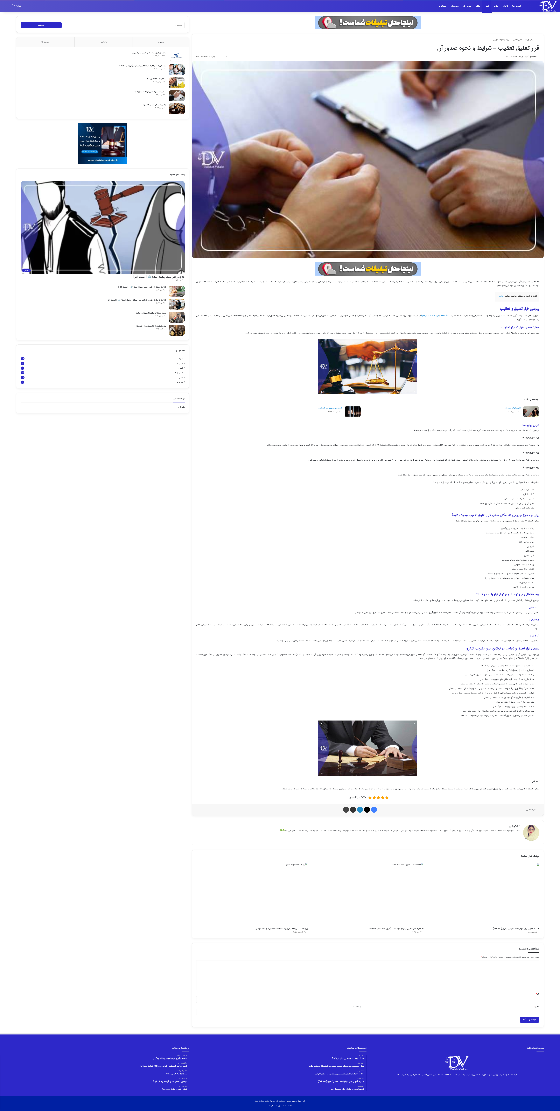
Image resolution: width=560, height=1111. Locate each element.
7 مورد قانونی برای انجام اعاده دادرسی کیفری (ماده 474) (516, 929)
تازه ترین (103, 42)
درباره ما (455, 6)
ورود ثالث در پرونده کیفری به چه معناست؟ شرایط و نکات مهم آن (282, 929)
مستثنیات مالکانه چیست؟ (156, 79)
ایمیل (536, 1006)
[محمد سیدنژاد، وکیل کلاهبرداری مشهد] (177, 317)
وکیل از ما (181, 407)
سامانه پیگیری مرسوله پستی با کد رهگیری (149, 53)
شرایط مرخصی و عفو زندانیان (330, 408)
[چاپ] (346, 810)
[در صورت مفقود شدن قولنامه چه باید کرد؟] (177, 95)
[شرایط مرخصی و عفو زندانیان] (353, 411)
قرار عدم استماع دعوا (430, 315)
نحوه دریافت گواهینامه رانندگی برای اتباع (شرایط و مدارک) (142, 66)
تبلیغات (443, 6)
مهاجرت (180, 382)
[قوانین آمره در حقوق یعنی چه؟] (177, 108)
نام (537, 994)
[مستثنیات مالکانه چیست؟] (177, 82)
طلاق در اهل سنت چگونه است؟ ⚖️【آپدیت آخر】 (158, 277)
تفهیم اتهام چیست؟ (513, 408)
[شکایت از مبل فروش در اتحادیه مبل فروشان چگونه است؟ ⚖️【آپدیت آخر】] (177, 304)
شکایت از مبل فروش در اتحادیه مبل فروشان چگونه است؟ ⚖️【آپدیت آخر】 (135, 300)
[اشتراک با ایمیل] (353, 810)
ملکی (478, 6)
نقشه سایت (287, 1105)
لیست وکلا (516, 6)
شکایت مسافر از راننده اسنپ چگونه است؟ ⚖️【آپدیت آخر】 (141, 287)
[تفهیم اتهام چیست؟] (531, 411)
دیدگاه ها (45, 42)
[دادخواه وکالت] (548, 6)
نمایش (500, 296)
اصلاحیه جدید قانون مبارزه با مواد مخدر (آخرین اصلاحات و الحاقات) (397, 929)
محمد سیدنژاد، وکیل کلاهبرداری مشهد (151, 313)
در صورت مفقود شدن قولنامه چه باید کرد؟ (149, 92)
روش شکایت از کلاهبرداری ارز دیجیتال (151, 326)
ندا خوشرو (533, 56)
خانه (535, 39)
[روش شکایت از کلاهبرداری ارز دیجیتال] (177, 330)
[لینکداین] (360, 810)
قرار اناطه (444, 315)
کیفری (486, 6)
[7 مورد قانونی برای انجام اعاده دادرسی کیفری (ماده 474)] (483, 894)
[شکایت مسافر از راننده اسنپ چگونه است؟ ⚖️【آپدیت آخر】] (177, 291)
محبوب (161, 42)
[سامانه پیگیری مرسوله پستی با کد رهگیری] (177, 56)
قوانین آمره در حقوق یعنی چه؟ (154, 105)
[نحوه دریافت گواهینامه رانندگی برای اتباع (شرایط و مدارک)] (177, 69)
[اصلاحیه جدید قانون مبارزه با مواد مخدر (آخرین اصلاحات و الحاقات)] (368, 894)
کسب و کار (467, 6)
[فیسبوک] (374, 810)
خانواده (505, 6)
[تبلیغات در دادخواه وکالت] (368, 22)
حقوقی (495, 6)
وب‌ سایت (357, 1006)
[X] (367, 810)
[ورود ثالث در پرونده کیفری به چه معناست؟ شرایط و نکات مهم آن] (252, 894)
